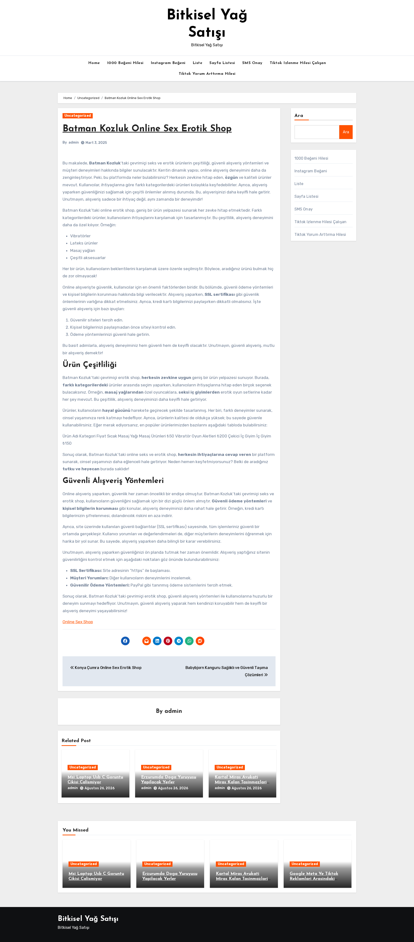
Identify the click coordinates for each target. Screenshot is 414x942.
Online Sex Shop (78, 621)
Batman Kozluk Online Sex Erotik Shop (147, 129)
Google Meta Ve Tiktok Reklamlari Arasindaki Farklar (314, 879)
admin (74, 142)
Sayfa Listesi (222, 63)
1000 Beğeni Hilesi (125, 63)
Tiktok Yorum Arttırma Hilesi (207, 74)
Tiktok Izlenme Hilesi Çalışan (298, 63)
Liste (197, 63)
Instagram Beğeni (168, 63)
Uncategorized (77, 116)
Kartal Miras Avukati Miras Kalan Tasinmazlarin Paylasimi (242, 782)
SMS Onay (252, 63)
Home (94, 63)
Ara (298, 115)
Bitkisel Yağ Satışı (88, 919)
